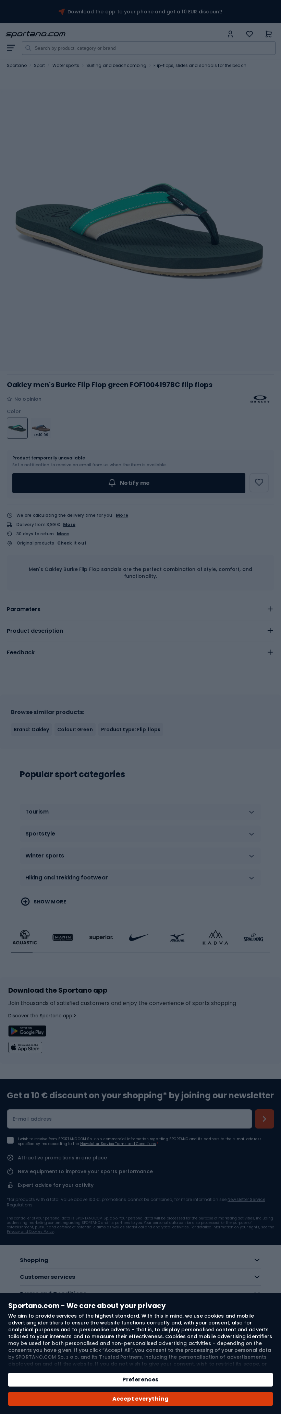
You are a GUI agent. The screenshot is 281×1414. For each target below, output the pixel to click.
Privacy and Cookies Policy (30, 1231)
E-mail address (32, 1118)
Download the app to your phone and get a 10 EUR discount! (145, 11)
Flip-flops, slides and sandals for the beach (200, 65)
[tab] (140, 609)
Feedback (21, 652)
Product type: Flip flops (130, 729)
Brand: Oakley (31, 729)
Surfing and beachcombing (116, 65)
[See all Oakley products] (260, 399)
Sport (39, 65)
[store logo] (114, 34)
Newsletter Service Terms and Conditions (118, 1143)
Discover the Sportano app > (42, 1015)
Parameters (23, 609)
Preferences (140, 1379)
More (122, 515)
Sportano (17, 65)
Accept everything (140, 1399)
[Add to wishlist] (259, 482)
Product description (35, 631)
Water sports (65, 65)
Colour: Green (75, 729)
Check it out (71, 543)
